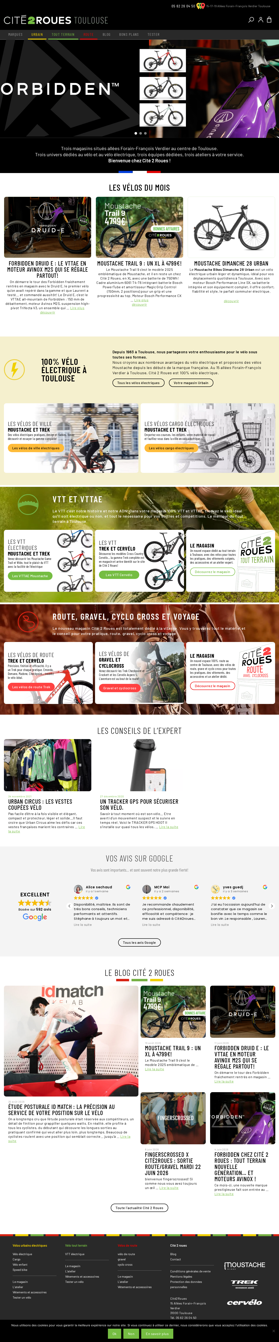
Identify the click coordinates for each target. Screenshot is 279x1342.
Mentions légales (181, 1276)
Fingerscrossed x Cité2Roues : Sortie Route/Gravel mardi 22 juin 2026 (173, 1163)
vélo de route (126, 1254)
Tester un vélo (22, 1297)
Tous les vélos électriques (138, 383)
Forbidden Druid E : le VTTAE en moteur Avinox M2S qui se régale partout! (47, 269)
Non (131, 1334)
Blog (107, 34)
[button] (272, 906)
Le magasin (20, 1282)
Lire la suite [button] (83, 925)
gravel (122, 1259)
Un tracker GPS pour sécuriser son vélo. (139, 804)
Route (88, 34)
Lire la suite (168, 827)
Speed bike (20, 1270)
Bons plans (129, 34)
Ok (114, 1334)
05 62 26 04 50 (183, 5)
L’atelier (18, 1287)
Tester (154, 34)
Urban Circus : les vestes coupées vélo (40, 804)
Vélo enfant (20, 1264)
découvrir (47, 312)
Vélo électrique (22, 1254)
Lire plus (77, 308)
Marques (15, 34)
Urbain (37, 34)
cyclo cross (125, 1264)
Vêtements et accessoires (30, 1292)
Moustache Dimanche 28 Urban (231, 263)
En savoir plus (157, 1334)
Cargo (16, 1259)
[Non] (273, 1331)
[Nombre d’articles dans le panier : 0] (270, 20)
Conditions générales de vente (190, 1271)
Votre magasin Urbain (191, 383)
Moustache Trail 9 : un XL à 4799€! (139, 263)
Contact (175, 1259)
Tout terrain (63, 34)
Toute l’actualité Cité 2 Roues (139, 1208)
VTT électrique (74, 1254)
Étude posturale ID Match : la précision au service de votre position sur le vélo (61, 1109)
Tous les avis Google (139, 942)
